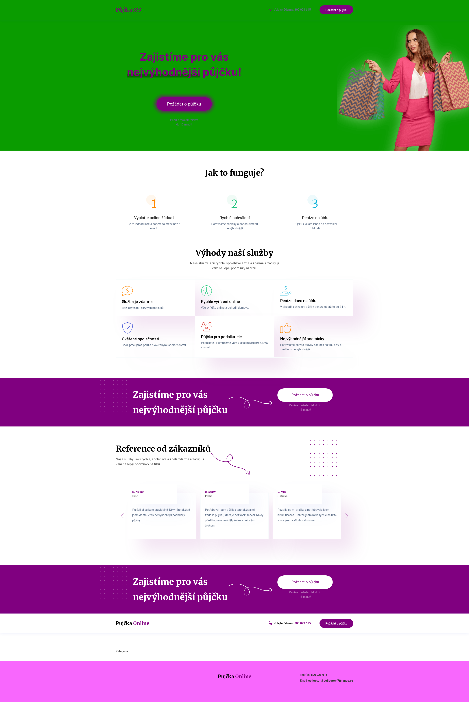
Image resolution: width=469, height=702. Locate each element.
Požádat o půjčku (336, 10)
